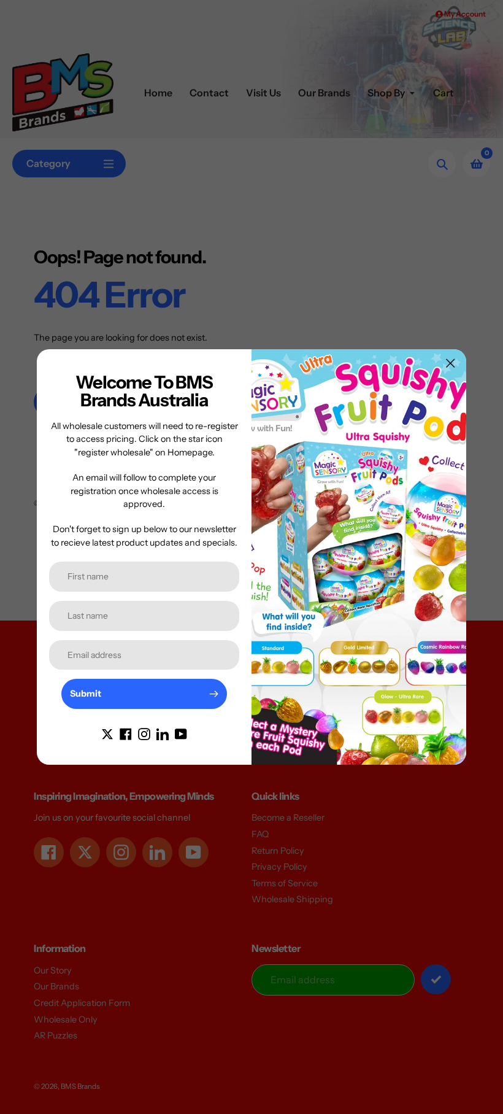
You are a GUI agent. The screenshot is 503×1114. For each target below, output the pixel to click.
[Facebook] (126, 733)
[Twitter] (107, 733)
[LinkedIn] (162, 733)
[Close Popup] (450, 363)
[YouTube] (181, 733)
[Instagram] (144, 733)
